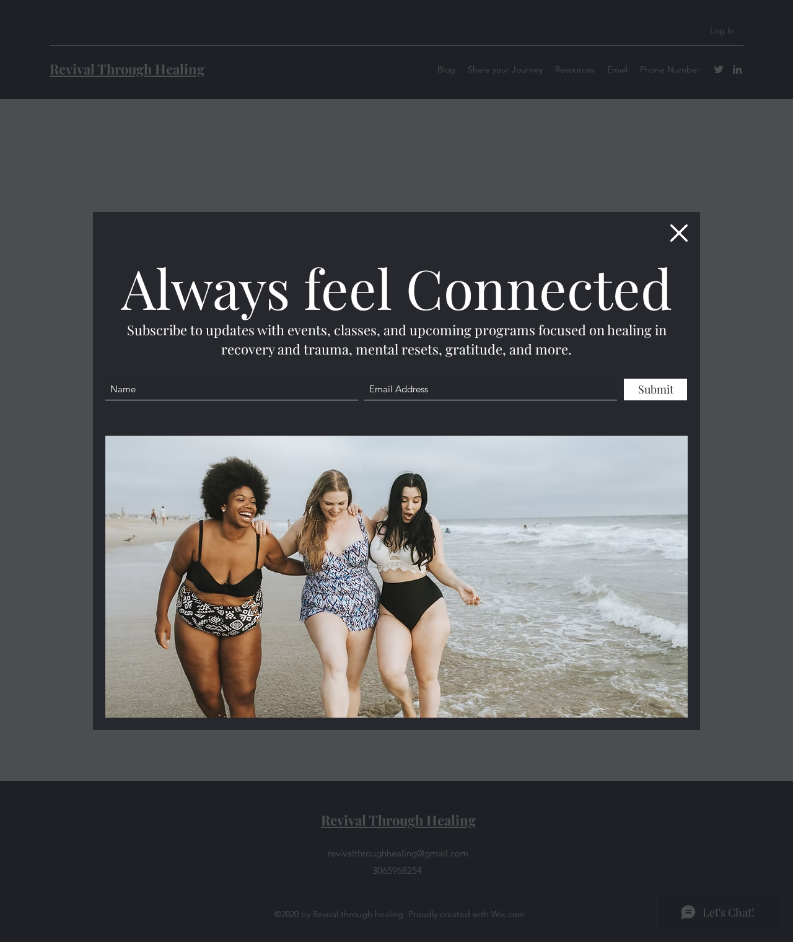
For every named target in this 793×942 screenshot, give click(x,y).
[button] (679, 233)
